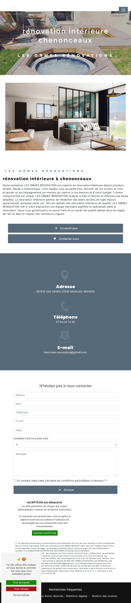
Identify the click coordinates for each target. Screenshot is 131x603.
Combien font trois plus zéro (31, 438)
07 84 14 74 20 (65, 322)
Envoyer (69, 489)
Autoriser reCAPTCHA (45, 533)
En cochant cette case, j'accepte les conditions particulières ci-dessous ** (62, 480)
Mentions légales (76, 596)
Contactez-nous (69, 238)
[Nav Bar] (123, 10)
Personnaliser (21, 595)
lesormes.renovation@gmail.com (65, 352)
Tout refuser (21, 588)
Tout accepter (21, 582)
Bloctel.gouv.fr (89, 571)
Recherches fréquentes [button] (65, 590)
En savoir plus (69, 228)
